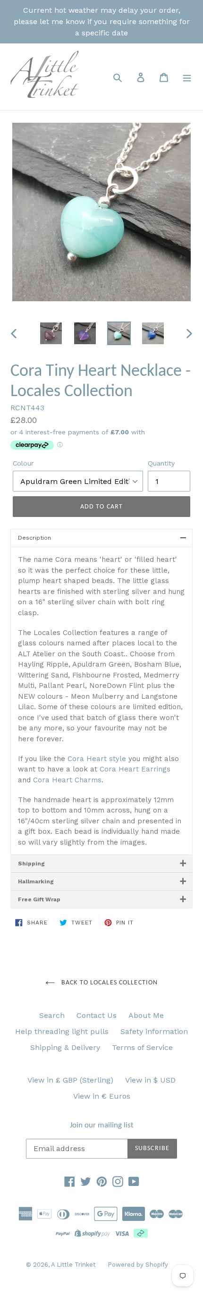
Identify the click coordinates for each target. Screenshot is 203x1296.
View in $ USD (150, 1080)
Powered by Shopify (138, 1264)
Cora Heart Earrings (135, 769)
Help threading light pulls (62, 1031)
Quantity (161, 463)
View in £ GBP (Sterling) (70, 1080)
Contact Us (96, 1015)
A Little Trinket (73, 1264)
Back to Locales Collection (108, 982)
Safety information (154, 1031)
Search (52, 1015)
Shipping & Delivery (65, 1047)
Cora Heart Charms (67, 780)
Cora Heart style (97, 758)
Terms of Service (142, 1047)
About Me (146, 1015)
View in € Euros (101, 1096)
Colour (23, 463)
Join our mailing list (102, 1125)
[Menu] (187, 77)
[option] (51, 333)
